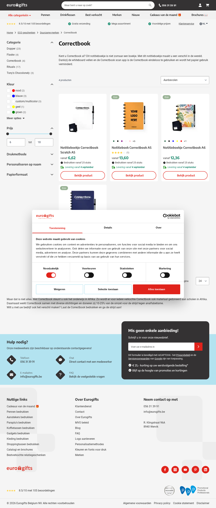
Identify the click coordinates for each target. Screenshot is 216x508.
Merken (79, 455)
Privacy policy (162, 503)
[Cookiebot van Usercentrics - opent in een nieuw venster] (165, 216)
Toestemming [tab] (57, 228)
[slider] (7, 133)
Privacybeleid (183, 355)
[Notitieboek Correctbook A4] (83, 206)
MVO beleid (82, 422)
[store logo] (57, 469)
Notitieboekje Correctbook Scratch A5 (79, 150)
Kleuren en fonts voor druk (90, 449)
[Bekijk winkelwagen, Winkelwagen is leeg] (207, 5)
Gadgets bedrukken (18, 433)
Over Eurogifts (83, 417)
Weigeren (59, 289)
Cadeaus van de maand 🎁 (23, 406)
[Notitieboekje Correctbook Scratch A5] (83, 115)
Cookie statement (183, 503)
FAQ (77, 433)
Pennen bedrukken (18, 411)
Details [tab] (108, 227)
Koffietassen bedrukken (21, 428)
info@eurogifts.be (154, 411)
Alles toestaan (156, 289)
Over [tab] (158, 227)
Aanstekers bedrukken (20, 417)
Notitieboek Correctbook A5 (132, 147)
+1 (185, 141)
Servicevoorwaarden (139, 358)
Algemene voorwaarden (137, 503)
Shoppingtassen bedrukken (23, 444)
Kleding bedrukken (18, 438)
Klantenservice (186, 23)
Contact (79, 411)
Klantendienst (83, 406)
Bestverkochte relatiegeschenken (26, 455)
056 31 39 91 (169, 5)
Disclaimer (203, 503)
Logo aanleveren (85, 438)
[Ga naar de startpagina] (17, 5)
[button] (51, 42)
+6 (134, 141)
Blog (77, 428)
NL (204, 23)
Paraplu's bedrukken (19, 422)
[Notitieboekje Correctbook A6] (185, 115)
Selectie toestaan (108, 289)
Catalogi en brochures (20, 449)
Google (158, 358)
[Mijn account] (200, 5)
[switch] (89, 275)
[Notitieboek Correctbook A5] (134, 115)
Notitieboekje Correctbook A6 (184, 147)
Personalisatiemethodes (89, 444)
